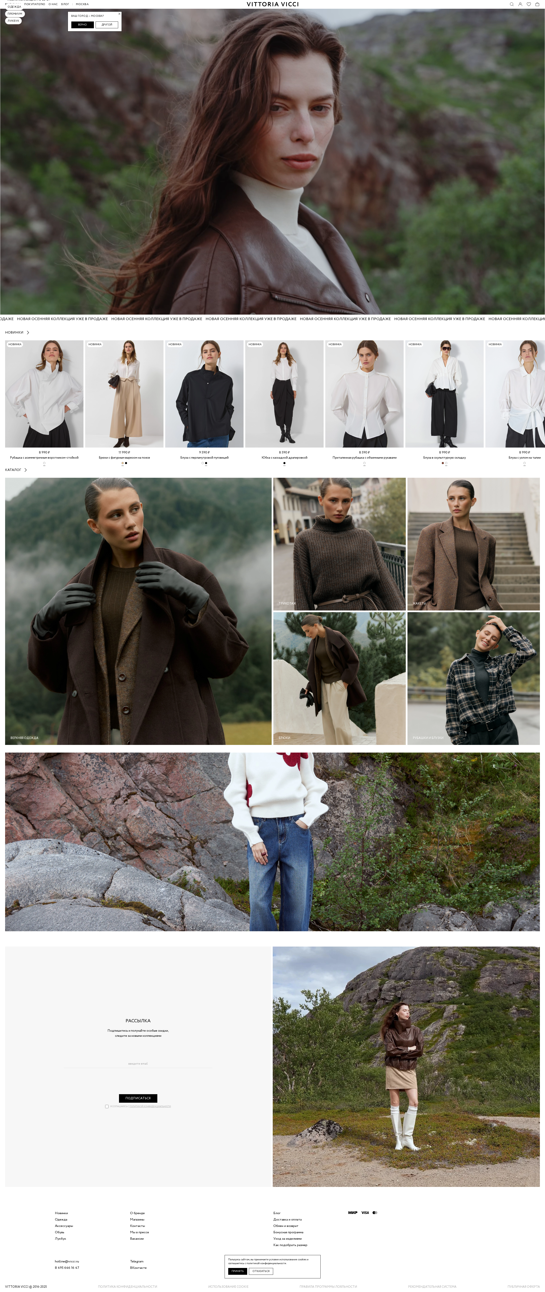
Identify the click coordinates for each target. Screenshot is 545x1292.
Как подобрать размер (290, 1245)
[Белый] (44, 464)
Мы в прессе (139, 1232)
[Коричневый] (443, 464)
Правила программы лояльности (328, 1287)
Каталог (13, 470)
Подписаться (138, 1098)
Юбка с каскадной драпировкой (284, 457)
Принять (238, 1271)
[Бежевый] (123, 464)
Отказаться (261, 1271)
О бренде (137, 1213)
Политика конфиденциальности (127, 1287)
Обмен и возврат (285, 1226)
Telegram (136, 1261)
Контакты (137, 1226)
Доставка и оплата (287, 1220)
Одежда (14, 7)
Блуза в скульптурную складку (444, 457)
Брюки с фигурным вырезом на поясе (124, 457)
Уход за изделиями (287, 1239)
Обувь (59, 1232)
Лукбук (13, 21)
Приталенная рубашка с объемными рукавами (365, 457)
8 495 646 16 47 (67, 1268)
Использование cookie (228, 1287)
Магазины (137, 1220)
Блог (65, 4)
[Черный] (126, 464)
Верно (82, 25)
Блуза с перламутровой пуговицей (204, 457)
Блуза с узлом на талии (525, 457)
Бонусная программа (288, 1232)
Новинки (14, 332)
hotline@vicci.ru (67, 1261)
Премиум (15, 14)
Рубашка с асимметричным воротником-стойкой (44, 457)
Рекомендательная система (432, 1287)
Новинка (15, 344)
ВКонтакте (138, 1268)
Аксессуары (64, 1226)
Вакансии (137, 1239)
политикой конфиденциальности (150, 1106)
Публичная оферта (524, 1287)
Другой (107, 25)
